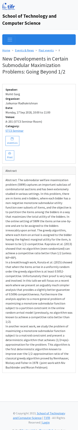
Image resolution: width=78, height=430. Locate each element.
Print (9, 155)
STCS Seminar (14, 131)
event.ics (12, 141)
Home (6, 50)
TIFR (47, 418)
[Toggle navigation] (10, 39)
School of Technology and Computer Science (29, 19)
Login (46, 422)
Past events (46, 50)
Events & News (24, 50)
